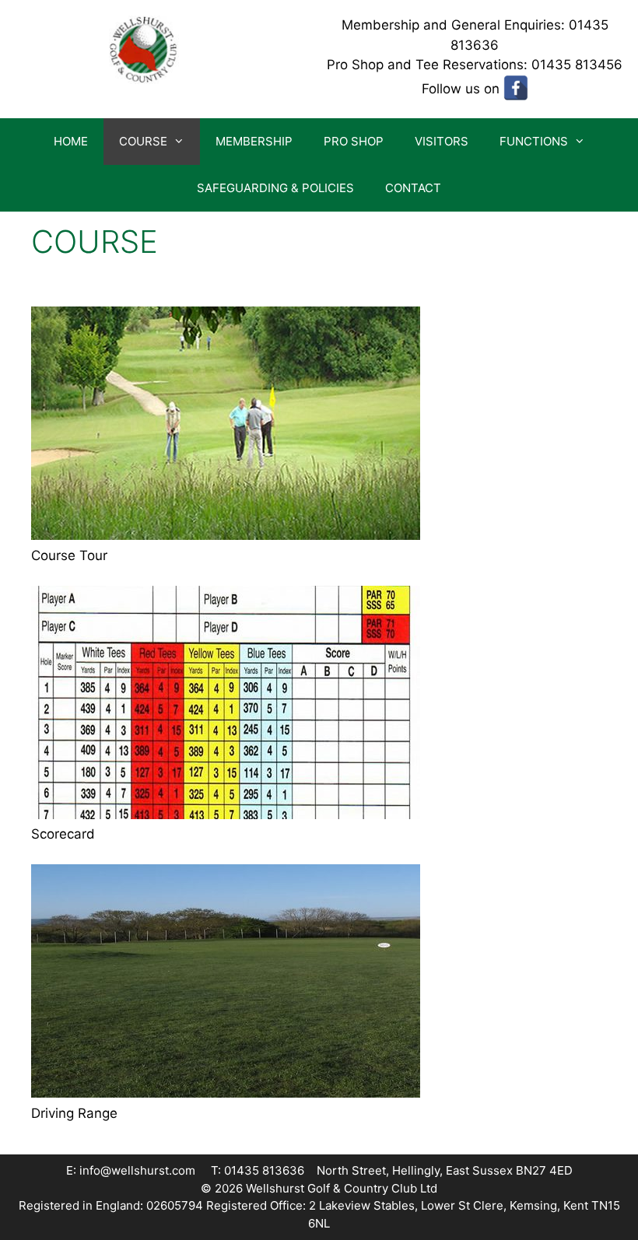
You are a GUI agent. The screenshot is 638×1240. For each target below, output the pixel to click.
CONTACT (413, 187)
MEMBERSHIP (254, 141)
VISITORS (441, 141)
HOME (71, 141)
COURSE (143, 141)
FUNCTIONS (534, 141)
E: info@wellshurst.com (130, 1170)
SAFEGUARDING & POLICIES (275, 187)
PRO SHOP (354, 141)
